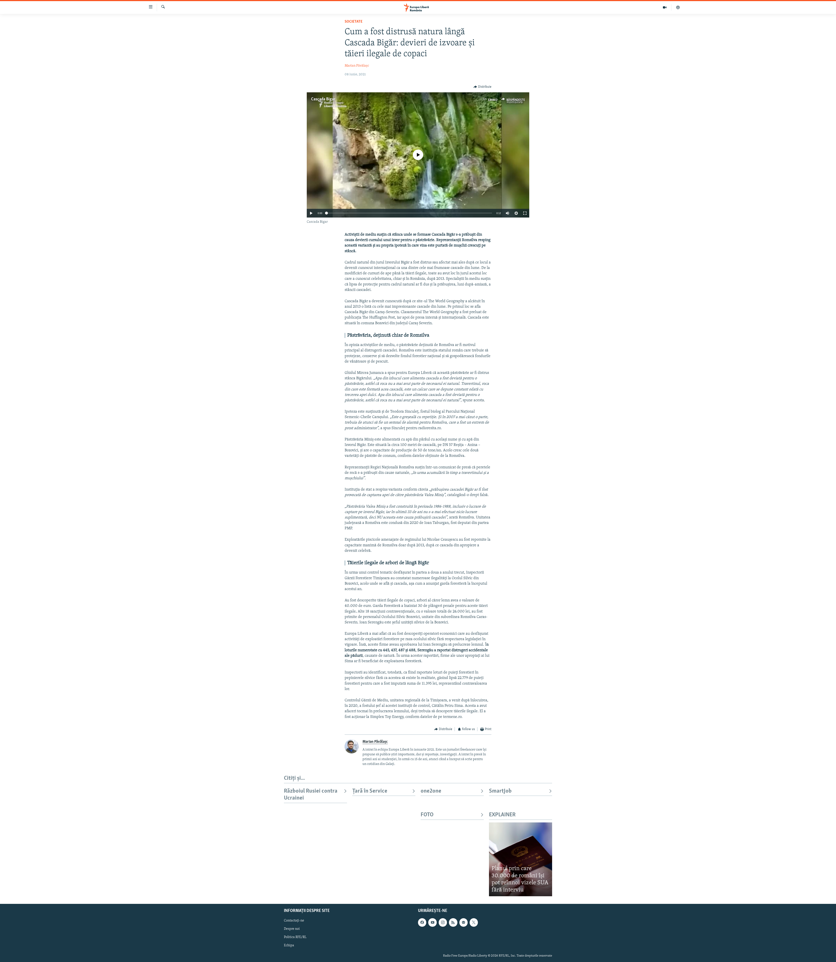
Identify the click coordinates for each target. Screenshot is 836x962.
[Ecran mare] (525, 213)
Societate (353, 22)
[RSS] (453, 922)
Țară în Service (369, 791)
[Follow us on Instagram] (443, 922)
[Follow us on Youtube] (432, 922)
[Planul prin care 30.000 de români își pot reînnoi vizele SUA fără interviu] (520, 859)
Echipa (289, 945)
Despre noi (292, 929)
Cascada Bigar (323, 99)
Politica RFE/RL (295, 937)
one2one (431, 791)
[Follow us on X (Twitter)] (474, 922)
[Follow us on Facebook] (422, 922)
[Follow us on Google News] (463, 922)
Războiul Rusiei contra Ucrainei (310, 794)
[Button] (482, 87)
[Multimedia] (664, 7)
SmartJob (500, 791)
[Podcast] (677, 7)
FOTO (427, 815)
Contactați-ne (294, 920)
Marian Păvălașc (357, 66)
